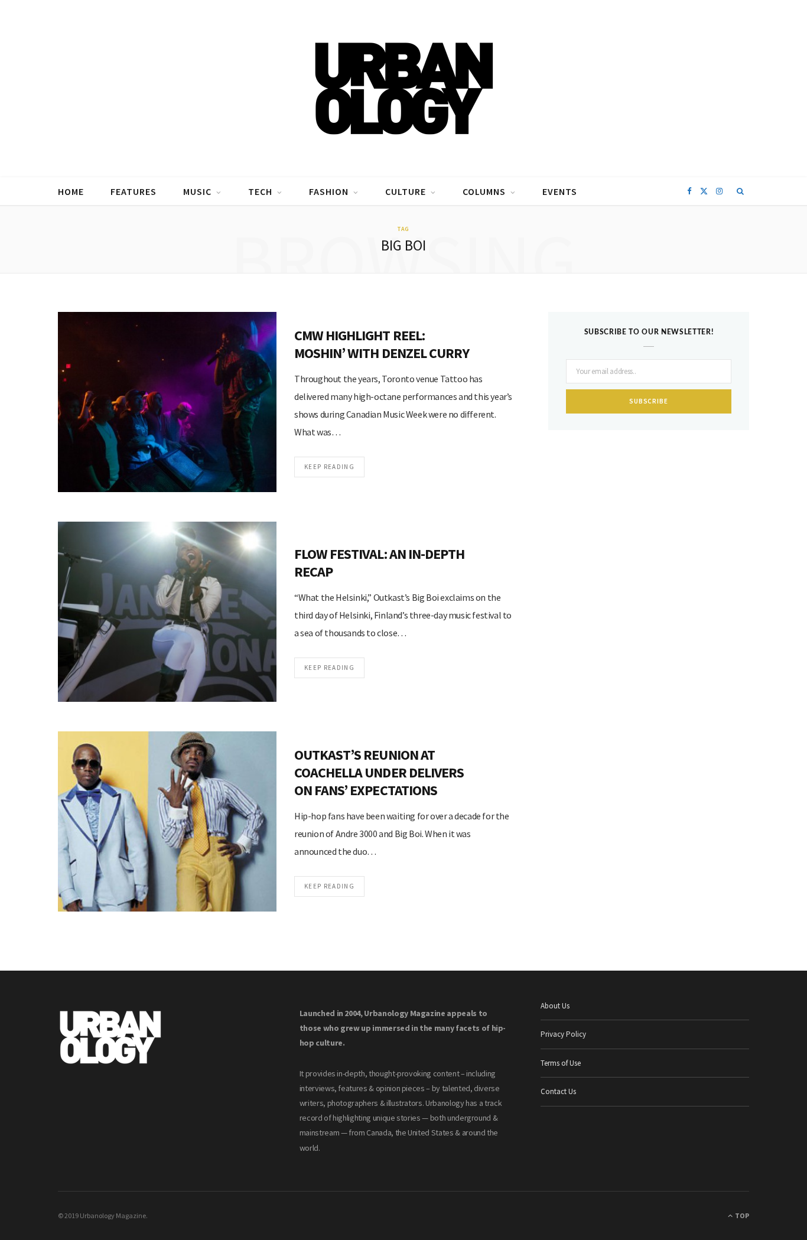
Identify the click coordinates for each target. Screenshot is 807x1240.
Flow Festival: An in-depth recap (379, 563)
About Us (555, 1006)
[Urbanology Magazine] (404, 88)
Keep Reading (329, 467)
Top (741, 1215)
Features (133, 191)
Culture (405, 191)
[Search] (740, 191)
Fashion (329, 191)
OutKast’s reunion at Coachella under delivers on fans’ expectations (379, 772)
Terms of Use (561, 1063)
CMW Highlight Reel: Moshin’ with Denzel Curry (381, 344)
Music (197, 191)
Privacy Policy (563, 1034)
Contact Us (558, 1091)
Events (559, 191)
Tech (260, 191)
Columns (484, 191)
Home (71, 191)
